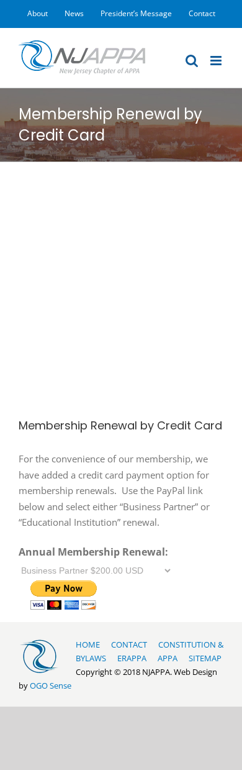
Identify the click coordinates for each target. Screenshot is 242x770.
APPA (167, 658)
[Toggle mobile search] (192, 60)
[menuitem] (37, 13)
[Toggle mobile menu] (216, 60)
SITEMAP (205, 658)
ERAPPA (131, 658)
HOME (88, 644)
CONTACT (129, 644)
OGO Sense (50, 685)
